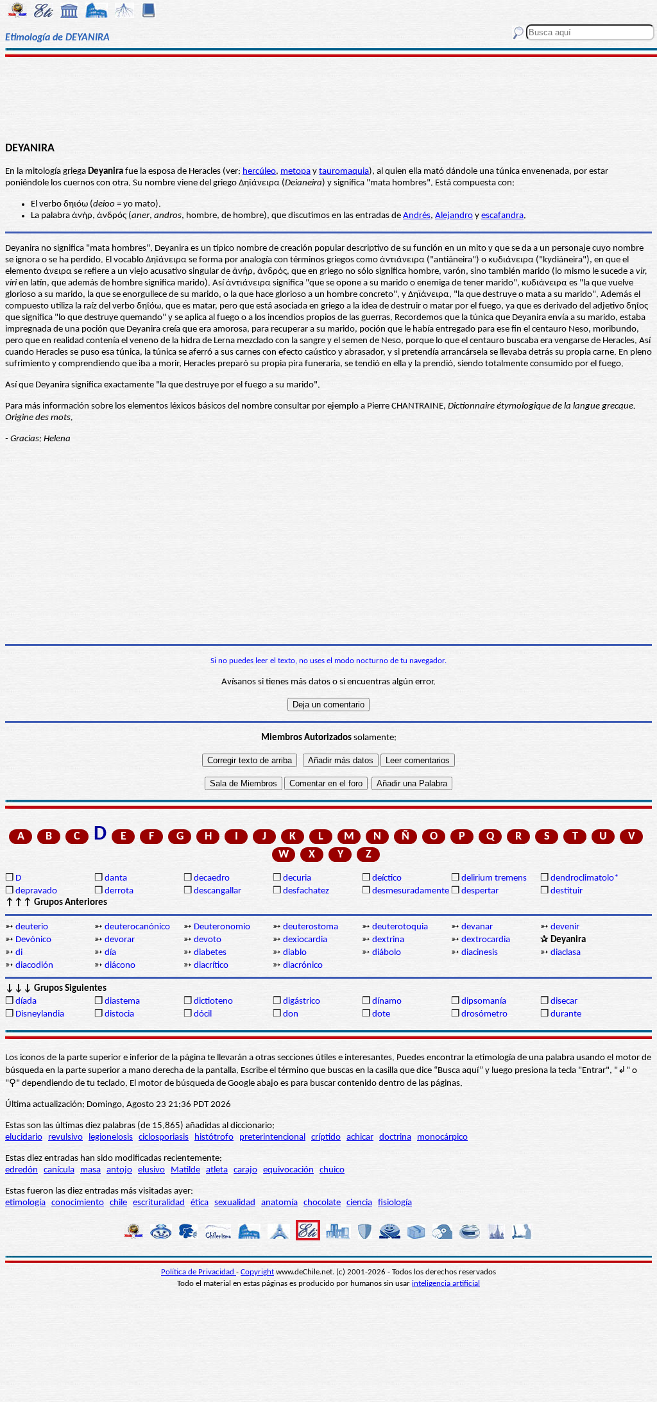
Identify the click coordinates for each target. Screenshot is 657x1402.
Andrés (417, 216)
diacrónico (303, 965)
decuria (297, 878)
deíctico (387, 878)
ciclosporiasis (164, 1137)
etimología (25, 1203)
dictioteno (213, 1001)
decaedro (212, 878)
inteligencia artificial (446, 1284)
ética (200, 1203)
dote (381, 1014)
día (110, 953)
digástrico (301, 1001)
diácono (120, 965)
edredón (21, 1170)
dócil (203, 1014)
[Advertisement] (328, 97)
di (18, 953)
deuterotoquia (400, 927)
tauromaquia (344, 171)
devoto (207, 940)
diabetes (210, 953)
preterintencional (272, 1137)
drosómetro (484, 1014)
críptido (326, 1137)
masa (90, 1170)
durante (565, 1014)
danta (116, 878)
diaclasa (565, 953)
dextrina (388, 940)
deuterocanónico (137, 927)
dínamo (387, 1001)
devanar (477, 927)
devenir (564, 927)
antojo (119, 1170)
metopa (295, 171)
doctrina (395, 1137)
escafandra (502, 216)
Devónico (33, 940)
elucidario (23, 1137)
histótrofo (214, 1137)
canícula (59, 1170)
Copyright (257, 1272)
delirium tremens (494, 878)
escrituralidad (159, 1203)
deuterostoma (310, 927)
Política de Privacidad (198, 1272)
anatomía (279, 1203)
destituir (566, 891)
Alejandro (454, 216)
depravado (36, 891)
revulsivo (65, 1137)
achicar (359, 1137)
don (290, 1014)
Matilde (185, 1170)
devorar (120, 940)
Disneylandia (39, 1014)
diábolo (386, 953)
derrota (119, 891)
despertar (480, 891)
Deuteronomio (222, 927)
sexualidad (234, 1203)
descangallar (217, 891)
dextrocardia (485, 940)
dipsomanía (483, 1001)
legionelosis (111, 1137)
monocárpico (442, 1137)
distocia (119, 1014)
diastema (122, 1001)
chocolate (322, 1203)
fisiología (395, 1203)
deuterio (31, 927)
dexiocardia (305, 940)
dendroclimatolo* (584, 878)
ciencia (359, 1203)
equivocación (288, 1170)
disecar (563, 1001)
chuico (332, 1170)
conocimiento (77, 1203)
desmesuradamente (410, 891)
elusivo (151, 1170)
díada (26, 1001)
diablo (295, 953)
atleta (217, 1170)
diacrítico (211, 965)
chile (118, 1203)
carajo (245, 1170)
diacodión (34, 965)
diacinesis (479, 953)
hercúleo (259, 171)
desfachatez (306, 891)
